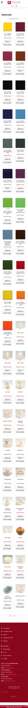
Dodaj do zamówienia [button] (20, 41)
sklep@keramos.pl (9, 667)
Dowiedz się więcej (7, 42)
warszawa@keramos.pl (10, 674)
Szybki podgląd (7, 44)
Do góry (13, 696)
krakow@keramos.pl (9, 680)
